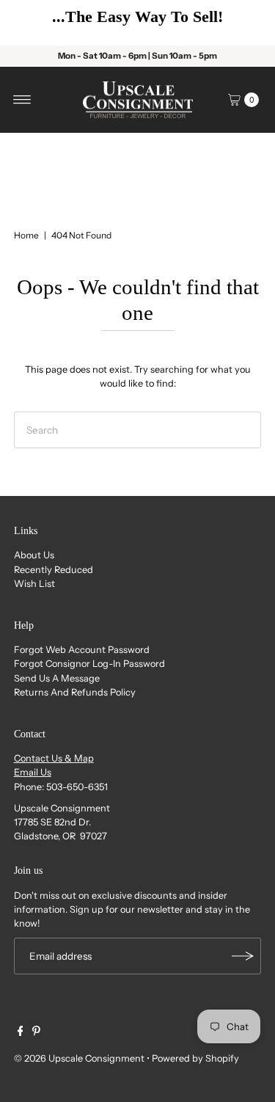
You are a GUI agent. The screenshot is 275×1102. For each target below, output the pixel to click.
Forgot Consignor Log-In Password (89, 663)
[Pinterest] (36, 1033)
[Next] (242, 22)
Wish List (34, 583)
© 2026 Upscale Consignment (79, 1058)
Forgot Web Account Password (82, 649)
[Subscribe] (242, 956)
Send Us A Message (57, 678)
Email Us (32, 772)
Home (26, 235)
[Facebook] (20, 1033)
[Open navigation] (22, 99)
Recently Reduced (53, 569)
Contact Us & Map (54, 758)
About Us (34, 555)
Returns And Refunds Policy (75, 692)
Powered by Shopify (195, 1058)
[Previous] (33, 22)
